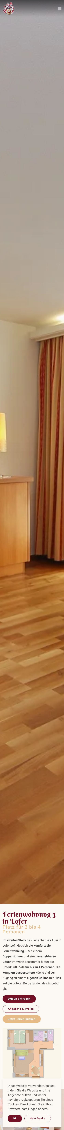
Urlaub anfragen (19, 999)
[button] (59, 8)
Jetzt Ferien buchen (21, 1019)
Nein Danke (38, 1118)
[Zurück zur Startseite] (9, 8)
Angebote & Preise (21, 1009)
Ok (15, 1118)
